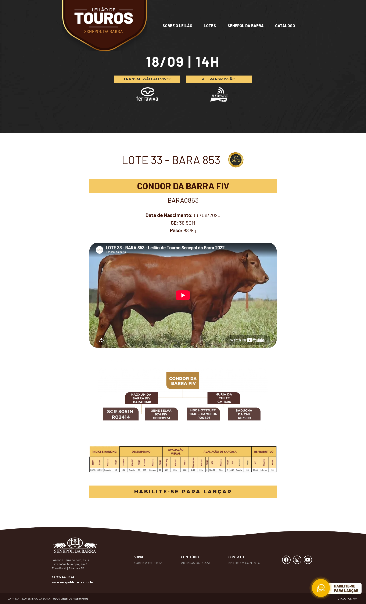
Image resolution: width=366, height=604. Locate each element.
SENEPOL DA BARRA (245, 25)
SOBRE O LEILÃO (177, 25)
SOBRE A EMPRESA (148, 562)
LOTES (210, 25)
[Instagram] (297, 560)
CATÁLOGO (285, 25)
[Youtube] (308, 560)
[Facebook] (286, 560)
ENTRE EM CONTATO (244, 562)
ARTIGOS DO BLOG (195, 562)
